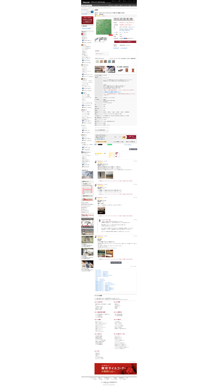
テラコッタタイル (85, 49)
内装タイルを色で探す (87, 107)
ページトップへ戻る (133, 266)
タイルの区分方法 (98, 301)
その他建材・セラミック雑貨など (87, 144)
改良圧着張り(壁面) (98, 336)
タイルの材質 (117, 301)
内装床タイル (97, 354)
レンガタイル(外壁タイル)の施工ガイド (122, 347)
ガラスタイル (84, 127)
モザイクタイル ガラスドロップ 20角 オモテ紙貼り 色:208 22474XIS (120, 194)
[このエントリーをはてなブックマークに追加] (95, 144)
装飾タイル (84, 99)
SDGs (127, 377)
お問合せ (130, 5)
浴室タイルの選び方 (118, 327)
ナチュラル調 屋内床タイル (86, 48)
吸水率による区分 (98, 309)
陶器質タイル (117, 306)
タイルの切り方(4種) (99, 357)
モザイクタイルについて (99, 331)
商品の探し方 (84, 207)
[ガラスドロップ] (101, 55)
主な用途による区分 (99, 306)
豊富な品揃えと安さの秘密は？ (88, 204)
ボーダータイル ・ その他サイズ (87, 82)
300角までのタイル (118, 337)
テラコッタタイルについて (100, 324)
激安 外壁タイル (84, 38)
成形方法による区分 (99, 308)
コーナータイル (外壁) (85, 113)
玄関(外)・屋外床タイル (86, 161)
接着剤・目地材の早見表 (99, 341)
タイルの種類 (98, 319)
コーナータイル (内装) (85, 114)
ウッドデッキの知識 (114, 379)
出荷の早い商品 (86, 164)
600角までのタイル (118, 338)
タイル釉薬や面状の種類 (100, 312)
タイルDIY (97, 351)
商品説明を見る (116, 48)
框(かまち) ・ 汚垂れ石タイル (87, 117)
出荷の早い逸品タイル (87, 138)
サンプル (126, 5)
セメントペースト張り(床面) (100, 340)
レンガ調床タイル (85, 55)
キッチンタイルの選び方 (119, 325)
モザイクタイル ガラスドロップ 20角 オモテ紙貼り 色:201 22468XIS (120, 180)
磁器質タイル (117, 304)
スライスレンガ (117, 341)
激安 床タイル (84, 35)
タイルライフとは (92, 377)
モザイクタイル (98, 270)
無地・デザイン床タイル (86, 58)
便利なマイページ (85, 212)
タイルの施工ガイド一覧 (119, 333)
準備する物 (97, 353)
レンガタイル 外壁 (85, 83)
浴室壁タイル (84, 158)
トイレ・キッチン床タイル (86, 155)
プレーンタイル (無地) (85, 94)
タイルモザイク (84, 66)
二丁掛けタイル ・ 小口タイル (87, 80)
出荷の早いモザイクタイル (88, 74)
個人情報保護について (107, 377)
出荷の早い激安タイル (87, 40)
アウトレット (134, 5)
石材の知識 (100, 379)
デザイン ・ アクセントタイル (87, 102)
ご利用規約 (115, 377)
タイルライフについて (86, 205)
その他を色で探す (87, 149)
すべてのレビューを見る (116, 262)
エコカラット (84, 100)
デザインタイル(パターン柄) (86, 97)
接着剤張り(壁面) (98, 337)
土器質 (116, 308)
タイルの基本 (117, 321)
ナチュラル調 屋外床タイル (86, 46)
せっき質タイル (117, 305)
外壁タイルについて (99, 325)
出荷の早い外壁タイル (87, 88)
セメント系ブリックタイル (86, 86)
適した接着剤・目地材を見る (125, 30)
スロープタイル (84, 116)
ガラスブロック (84, 128)
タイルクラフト (84, 72)
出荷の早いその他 (87, 147)
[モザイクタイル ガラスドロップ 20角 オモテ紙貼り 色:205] (104, 27)
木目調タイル (84, 51)
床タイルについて (98, 321)
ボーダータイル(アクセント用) (87, 103)
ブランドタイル (90, 7)
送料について (121, 5)
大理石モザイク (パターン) (86, 71)
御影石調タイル (84, 54)
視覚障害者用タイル (85, 119)
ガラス (96, 277)
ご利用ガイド (116, 5)
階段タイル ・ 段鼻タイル (86, 111)
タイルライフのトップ (84, 7)
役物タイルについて (99, 328)
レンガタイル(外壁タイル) (119, 340)
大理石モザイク (84, 69)
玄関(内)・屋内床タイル (109, 287)
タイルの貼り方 (128, 144)
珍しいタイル (84, 136)
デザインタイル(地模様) (86, 96)
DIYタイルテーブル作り (99, 358)
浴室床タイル (107, 285)
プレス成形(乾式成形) (118, 315)
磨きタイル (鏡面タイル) (86, 57)
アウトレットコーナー (119, 324)
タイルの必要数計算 (99, 344)
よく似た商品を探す (123, 48)
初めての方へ (110, 5)
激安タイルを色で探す (87, 42)
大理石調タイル (84, 52)
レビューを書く (134, 149)
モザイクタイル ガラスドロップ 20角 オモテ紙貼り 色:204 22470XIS (120, 259)
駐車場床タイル (108, 290)
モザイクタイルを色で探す (88, 76)
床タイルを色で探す (87, 62)
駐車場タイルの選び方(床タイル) (120, 328)
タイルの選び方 (118, 319)
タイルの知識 (94, 379)
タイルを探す (84, 13)
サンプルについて (85, 210)
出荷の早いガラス (87, 130)
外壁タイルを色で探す (87, 90)
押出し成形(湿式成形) (118, 314)
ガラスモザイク (84, 68)
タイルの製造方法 (118, 312)
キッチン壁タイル (108, 282)
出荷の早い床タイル (87, 60)
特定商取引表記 (121, 377)
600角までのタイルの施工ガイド (120, 345)
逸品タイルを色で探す (87, 140)
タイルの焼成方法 (98, 315)
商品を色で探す (86, 166)
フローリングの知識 (122, 379)
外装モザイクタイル (85, 85)
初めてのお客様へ (85, 202)
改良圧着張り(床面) (98, 338)
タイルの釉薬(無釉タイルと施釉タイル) (102, 314)
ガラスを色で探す (87, 132)
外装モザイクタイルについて (100, 327)
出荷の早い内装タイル (87, 105)
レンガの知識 (107, 379)
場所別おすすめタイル (99, 281)
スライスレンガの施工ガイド (120, 348)
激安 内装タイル (84, 37)
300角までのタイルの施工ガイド (120, 344)
